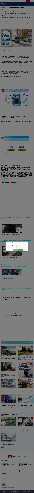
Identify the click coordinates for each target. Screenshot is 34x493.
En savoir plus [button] (9, 249)
